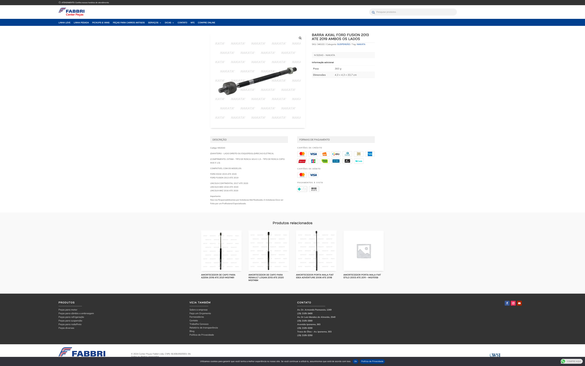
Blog (192, 332)
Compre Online (206, 23)
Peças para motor (67, 309)
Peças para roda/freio (70, 324)
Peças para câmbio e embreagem (76, 313)
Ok (355, 361)
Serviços (153, 23)
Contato (182, 23)
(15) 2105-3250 (304, 335)
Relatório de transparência (204, 328)
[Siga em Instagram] (513, 303)
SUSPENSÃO (343, 44)
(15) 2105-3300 (304, 320)
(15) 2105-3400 (304, 313)
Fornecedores (197, 317)
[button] (300, 38)
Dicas (168, 23)
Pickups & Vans (101, 23)
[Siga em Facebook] (507, 303)
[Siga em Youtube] (519, 303)
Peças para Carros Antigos (129, 23)
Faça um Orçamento (200, 314)
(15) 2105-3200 (304, 328)
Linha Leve (64, 23)
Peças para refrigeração (71, 317)
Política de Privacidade (202, 335)
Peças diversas (66, 327)
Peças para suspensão (70, 320)
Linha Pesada (81, 23)
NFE (193, 23)
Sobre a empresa (198, 310)
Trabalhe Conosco (199, 324)
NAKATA (361, 44)
